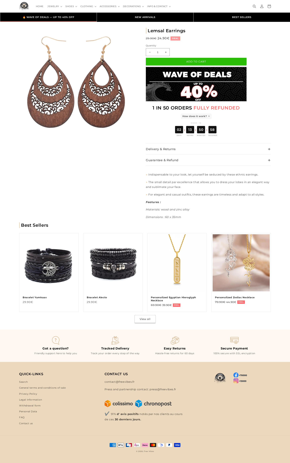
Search (23, 381)
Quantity (151, 45)
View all (145, 319)
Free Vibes (149, 451)
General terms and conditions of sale (42, 387)
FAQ (22, 417)
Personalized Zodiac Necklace (235, 297)
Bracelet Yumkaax (35, 297)
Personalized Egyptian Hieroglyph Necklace (173, 299)
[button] (54, 6)
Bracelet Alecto (97, 297)
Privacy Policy (28, 393)
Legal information (30, 399)
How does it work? (194, 116)
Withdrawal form (30, 405)
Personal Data (28, 411)
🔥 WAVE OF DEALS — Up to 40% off (48, 17)
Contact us (26, 423)
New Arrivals (145, 17)
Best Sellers (241, 17)
